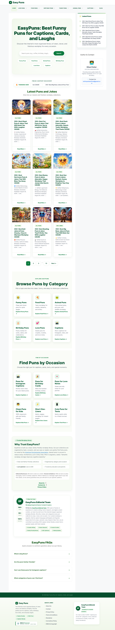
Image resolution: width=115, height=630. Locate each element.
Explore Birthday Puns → (21, 338)
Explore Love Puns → (41, 339)
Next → (53, 263)
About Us (41, 483)
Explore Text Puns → (61, 422)
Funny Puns (63, 8)
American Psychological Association (36, 452)
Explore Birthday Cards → (40, 394)
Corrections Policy (51, 621)
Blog (101, 8)
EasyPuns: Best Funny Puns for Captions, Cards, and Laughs (16, 2)
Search (58, 53)
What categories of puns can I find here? (28, 578)
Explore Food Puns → (41, 313)
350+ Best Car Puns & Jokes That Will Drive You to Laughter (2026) (93, 26)
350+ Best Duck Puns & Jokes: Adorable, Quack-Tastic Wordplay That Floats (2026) (92, 32)
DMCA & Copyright (51, 624)
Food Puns (34, 8)
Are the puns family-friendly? (24, 562)
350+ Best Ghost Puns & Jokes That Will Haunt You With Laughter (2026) (92, 22)
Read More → (21, 149)
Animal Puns (77, 8)
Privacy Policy (42, 487)
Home (14, 8)
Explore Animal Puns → (61, 312)
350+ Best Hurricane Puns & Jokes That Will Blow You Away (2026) (92, 37)
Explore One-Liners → (41, 421)
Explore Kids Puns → (22, 422)
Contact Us (41, 485)
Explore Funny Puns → (22, 312)
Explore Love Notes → (61, 395)
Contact (48, 609)
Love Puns (21, 8)
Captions (90, 8)
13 (46, 263)
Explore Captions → (61, 339)
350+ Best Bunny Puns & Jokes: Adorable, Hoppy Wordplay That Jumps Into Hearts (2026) (91, 43)
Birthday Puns (48, 8)
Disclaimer (49, 618)
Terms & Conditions (51, 615)
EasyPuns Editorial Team (39, 508)
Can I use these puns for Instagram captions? (30, 570)
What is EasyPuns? (21, 554)
